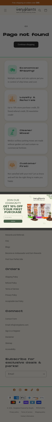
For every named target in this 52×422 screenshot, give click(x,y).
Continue (13, 221)
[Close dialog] (51, 196)
